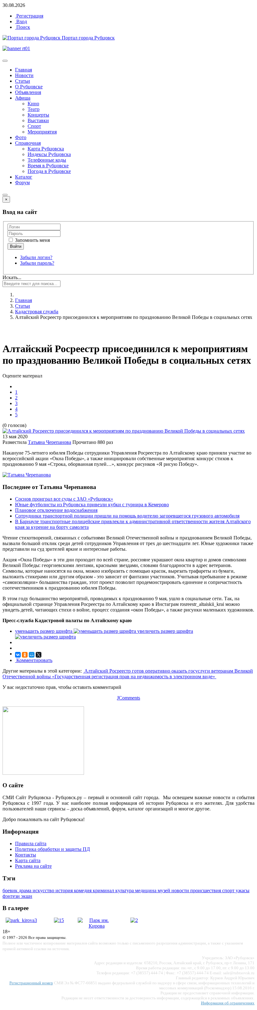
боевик (11, 890)
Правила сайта (30, 843)
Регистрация (29, 15)
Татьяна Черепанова (49, 442)
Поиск (22, 27)
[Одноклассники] (25, 655)
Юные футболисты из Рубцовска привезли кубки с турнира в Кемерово (92, 504)
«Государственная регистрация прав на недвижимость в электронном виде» (134, 676)
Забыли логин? (36, 257)
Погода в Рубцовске (49, 171)
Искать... (12, 277)
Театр (33, 109)
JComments (128, 697)
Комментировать (33, 660)
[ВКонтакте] (18, 655)
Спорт (34, 126)
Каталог (23, 177)
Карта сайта (27, 860)
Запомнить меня (32, 240)
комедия (83, 890)
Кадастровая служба (36, 311)
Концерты (38, 114)
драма (26, 890)
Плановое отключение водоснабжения (56, 510)
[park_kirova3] (21, 920)
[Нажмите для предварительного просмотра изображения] (124, 431)
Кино (33, 103)
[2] (134, 920)
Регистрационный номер (31, 983)
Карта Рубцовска (46, 148)
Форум (22, 182)
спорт (229, 890)
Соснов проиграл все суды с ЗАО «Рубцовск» (64, 499)
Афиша (22, 98)
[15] (59, 920)
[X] (38, 655)
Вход (21, 21)
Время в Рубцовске (48, 165)
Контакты (25, 854)
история (64, 890)
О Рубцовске (29, 86)
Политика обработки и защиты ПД (52, 849)
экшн (26, 896)
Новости (24, 75)
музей (164, 890)
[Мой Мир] (31, 655)
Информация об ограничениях (227, 1003)
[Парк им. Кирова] (96, 926)
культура (125, 890)
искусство (44, 890)
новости (180, 890)
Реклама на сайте (33, 866)
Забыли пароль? (37, 263)
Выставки (38, 120)
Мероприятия (42, 131)
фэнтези (12, 896)
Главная (23, 69)
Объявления (28, 92)
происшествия (206, 890)
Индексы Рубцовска (49, 154)
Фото (20, 137)
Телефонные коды (47, 160)
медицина (146, 890)
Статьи (22, 81)
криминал (104, 890)
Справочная (28, 143)
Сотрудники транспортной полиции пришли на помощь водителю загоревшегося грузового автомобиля (127, 515)
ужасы (242, 890)
